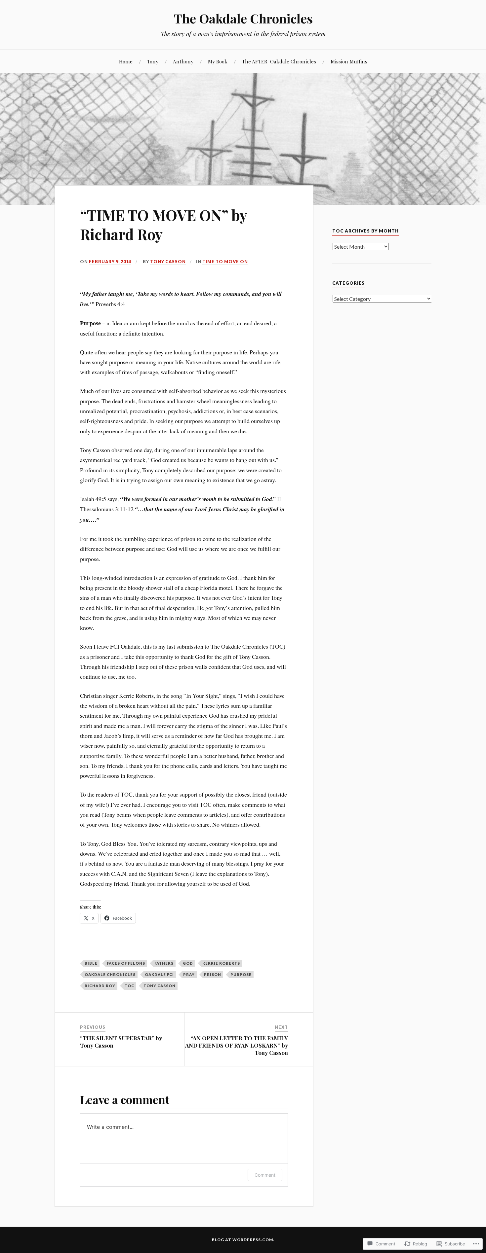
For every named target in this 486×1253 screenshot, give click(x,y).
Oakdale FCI (159, 974)
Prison (212, 974)
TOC (129, 986)
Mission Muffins (349, 61)
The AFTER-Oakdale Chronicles (279, 61)
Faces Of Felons (126, 963)
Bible (91, 963)
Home (126, 61)
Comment (265, 1175)
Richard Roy (100, 986)
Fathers (164, 963)
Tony (152, 61)
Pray (189, 974)
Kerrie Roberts (221, 963)
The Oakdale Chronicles (243, 18)
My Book (217, 61)
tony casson (159, 986)
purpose (241, 974)
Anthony (183, 61)
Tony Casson (168, 261)
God (188, 963)
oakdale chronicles (110, 974)
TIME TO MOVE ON (225, 261)
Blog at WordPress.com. (243, 1239)
